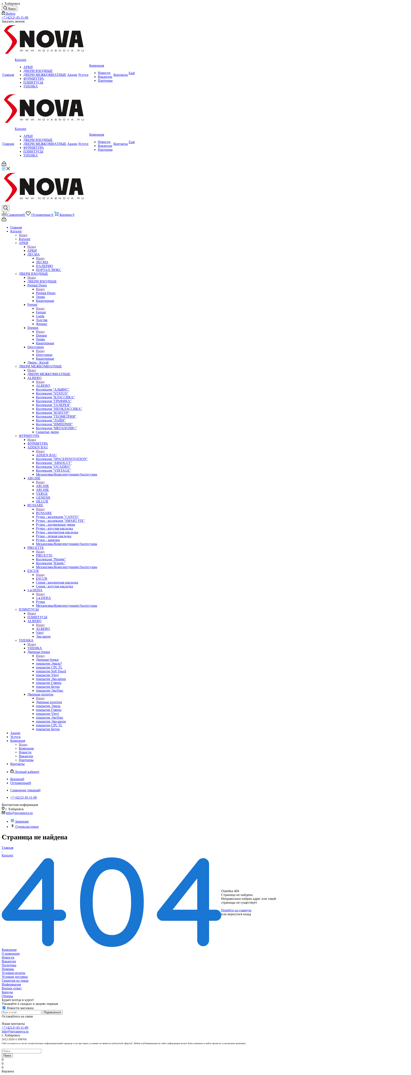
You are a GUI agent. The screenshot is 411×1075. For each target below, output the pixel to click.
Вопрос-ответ (12, 988)
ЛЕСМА (42, 262)
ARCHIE (42, 486)
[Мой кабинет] (4, 165)
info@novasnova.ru (19, 813)
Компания (26, 748)
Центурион (44, 355)
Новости (8, 957)
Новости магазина (20, 1008)
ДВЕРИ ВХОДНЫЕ (42, 281)
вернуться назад (239, 914)
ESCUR (41, 578)
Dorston (41, 335)
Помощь (8, 969)
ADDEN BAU (46, 455)
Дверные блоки (47, 659)
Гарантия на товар (15, 980)
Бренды (7, 992)
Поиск (7, 1055)
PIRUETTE (44, 555)
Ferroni (41, 312)
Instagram (22, 821)
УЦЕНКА (34, 648)
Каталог (25, 239)
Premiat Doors (45, 293)
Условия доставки (15, 977)
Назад (23, 235)
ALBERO (43, 385)
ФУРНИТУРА (37, 443)
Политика (9, 965)
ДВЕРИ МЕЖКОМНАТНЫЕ (48, 374)
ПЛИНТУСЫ (37, 617)
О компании (11, 953)
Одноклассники (27, 826)
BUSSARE (44, 513)
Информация (11, 984)
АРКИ (32, 250)
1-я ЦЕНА (43, 598)
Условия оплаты (13, 973)
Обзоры (7, 996)
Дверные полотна (49, 702)
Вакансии (9, 961)
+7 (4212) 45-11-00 (15, 17)
